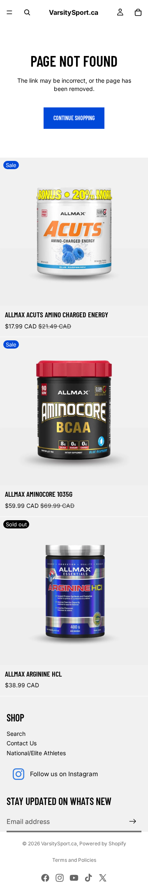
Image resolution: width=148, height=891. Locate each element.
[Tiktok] (88, 878)
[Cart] (138, 12)
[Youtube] (74, 878)
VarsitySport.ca (59, 843)
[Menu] (9, 12)
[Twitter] (103, 878)
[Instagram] (60, 878)
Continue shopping (74, 117)
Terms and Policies (74, 860)
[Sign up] (132, 821)
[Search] (27, 12)
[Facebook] (45, 878)
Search (16, 733)
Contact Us (22, 743)
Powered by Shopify (102, 843)
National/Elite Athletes (36, 752)
